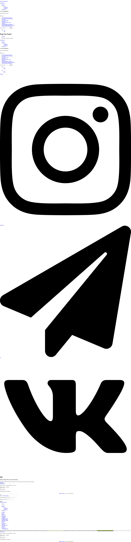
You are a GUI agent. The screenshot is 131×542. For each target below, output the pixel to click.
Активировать (100, 530)
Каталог (3, 505)
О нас (3, 506)
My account (4, 515)
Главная (3, 512)
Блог (3, 522)
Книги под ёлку (5, 525)
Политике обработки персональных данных (55, 530)
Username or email (3, 497)
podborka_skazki (5, 519)
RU (2, 66)
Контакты (3, 510)
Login (1, 501)
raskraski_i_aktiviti (5, 520)
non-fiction (4, 516)
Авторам (5, 509)
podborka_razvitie (5, 518)
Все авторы (4, 523)
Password (2, 499)
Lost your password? (3, 502)
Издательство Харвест (4, 1)
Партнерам (6, 508)
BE (4, 68)
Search (11, 27)
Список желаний (5, 528)
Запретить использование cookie (108, 530)
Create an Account (5, 495)
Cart (2, 513)
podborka (3, 517)
